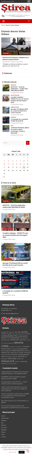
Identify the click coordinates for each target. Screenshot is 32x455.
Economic (6, 53)
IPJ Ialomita (5, 348)
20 (16, 167)
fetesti (22, 340)
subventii (23, 361)
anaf (17, 332)
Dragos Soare (5, 340)
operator (5, 352)
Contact (3, 437)
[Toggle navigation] (3, 21)
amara (11, 332)
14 (20, 164)
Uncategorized (15, 95)
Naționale (4, 430)
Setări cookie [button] (12, 452)
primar (7, 354)
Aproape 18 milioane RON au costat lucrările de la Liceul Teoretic (19, 110)
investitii (25, 346)
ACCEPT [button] (22, 452)
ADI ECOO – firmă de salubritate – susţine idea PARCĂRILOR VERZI (19, 88)
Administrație (15, 107)
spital (17, 361)
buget (9, 334)
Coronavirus (24, 338)
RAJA (12, 359)
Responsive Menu (29, 1)
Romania (20, 358)
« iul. (4, 177)
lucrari (8, 350)
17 (4, 167)
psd (21, 356)
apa (24, 332)
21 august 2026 (15, 92)
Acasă (3, 416)
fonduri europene (8, 343)
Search (27, 143)
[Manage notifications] (28, 451)
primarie (8, 356)
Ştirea (21, 92)
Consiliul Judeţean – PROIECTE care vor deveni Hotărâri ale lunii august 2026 (20, 99)
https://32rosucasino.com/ (8, 401)
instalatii (19, 346)
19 (12, 167)
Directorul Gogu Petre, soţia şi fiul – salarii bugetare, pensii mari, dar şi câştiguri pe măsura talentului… (14, 388)
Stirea (13, 61)
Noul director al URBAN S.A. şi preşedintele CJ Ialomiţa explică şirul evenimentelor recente (15, 395)
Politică (3, 432)
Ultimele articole (10, 82)
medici (27, 350)
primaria (13, 354)
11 (8, 164)
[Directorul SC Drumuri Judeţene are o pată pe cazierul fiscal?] (16, 46)
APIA (3, 334)
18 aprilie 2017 (6, 61)
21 (20, 167)
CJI (27, 334)
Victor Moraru (12, 363)
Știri (12, 125)
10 (4, 164)
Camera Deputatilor (18, 334)
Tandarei (4, 363)
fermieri (14, 340)
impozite (12, 346)
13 (16, 164)
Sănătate (3, 420)
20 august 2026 (15, 123)
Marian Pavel (18, 350)
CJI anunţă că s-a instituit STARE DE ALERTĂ (19, 120)
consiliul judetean (9, 336)
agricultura (5, 332)
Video (3, 434)
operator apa (14, 352)
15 (24, 164)
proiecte (14, 356)
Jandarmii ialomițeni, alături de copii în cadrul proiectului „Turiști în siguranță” (20, 130)
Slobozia (7, 361)
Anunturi (13, 85)
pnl (21, 352)
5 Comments (19, 61)
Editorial (3, 425)
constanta (14, 338)
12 (12, 164)
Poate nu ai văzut (9, 183)
